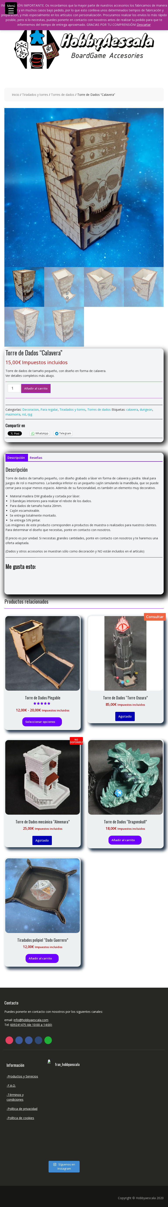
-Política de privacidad (22, 1109)
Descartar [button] (144, 25)
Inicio (15, 95)
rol (24, 414)
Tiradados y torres (35, 95)
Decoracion (30, 409)
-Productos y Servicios (22, 1076)
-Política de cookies (20, 1118)
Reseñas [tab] (36, 458)
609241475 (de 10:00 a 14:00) (31, 1025)
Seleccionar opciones (40, 722)
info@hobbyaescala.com (31, 1020)
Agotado (125, 716)
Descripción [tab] (16, 458)
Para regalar (49, 409)
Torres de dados (62, 95)
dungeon (146, 409)
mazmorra (12, 414)
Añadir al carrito (35, 388)
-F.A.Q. (11, 1085)
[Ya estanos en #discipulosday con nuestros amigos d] (54, 1116)
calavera (132, 409)
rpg (30, 414)
